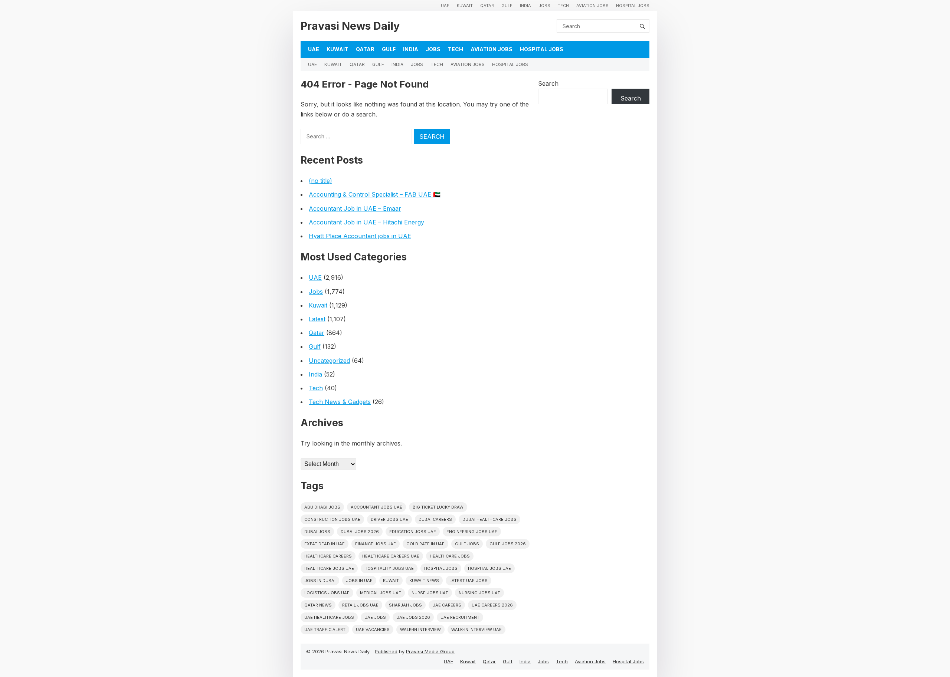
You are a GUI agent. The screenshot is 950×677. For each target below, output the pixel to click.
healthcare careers (328, 556)
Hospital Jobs (632, 5)
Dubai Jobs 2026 (360, 531)
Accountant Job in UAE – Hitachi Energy (366, 222)
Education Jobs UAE (412, 531)
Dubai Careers (435, 519)
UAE (445, 5)
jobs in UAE (359, 580)
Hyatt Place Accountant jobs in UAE (360, 236)
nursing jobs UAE (479, 592)
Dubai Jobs (317, 531)
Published (386, 651)
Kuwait (465, 5)
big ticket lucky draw (438, 507)
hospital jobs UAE (489, 568)
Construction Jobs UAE (332, 519)
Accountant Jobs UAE (376, 507)
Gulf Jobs (467, 543)
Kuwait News (424, 580)
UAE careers (446, 605)
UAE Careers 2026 (492, 605)
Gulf (506, 5)
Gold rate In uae (425, 543)
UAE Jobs (375, 617)
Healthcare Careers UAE (390, 556)
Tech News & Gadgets (340, 401)
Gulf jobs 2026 (507, 543)
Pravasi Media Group (430, 651)
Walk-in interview (420, 629)
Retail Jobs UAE (360, 605)
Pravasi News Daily (350, 25)
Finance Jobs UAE (375, 543)
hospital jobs (441, 568)
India (525, 5)
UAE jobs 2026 (413, 617)
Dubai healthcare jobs (489, 519)
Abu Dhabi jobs (322, 507)
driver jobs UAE (389, 519)
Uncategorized (329, 360)
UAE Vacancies (373, 629)
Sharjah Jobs (405, 605)
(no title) (320, 180)
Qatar (487, 5)
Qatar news (318, 605)
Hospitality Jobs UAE (389, 568)
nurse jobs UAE (430, 592)
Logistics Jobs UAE (327, 592)
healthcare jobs (450, 556)
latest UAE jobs (468, 580)
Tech (563, 5)
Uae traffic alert (324, 629)
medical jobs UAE (380, 592)
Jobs (544, 5)
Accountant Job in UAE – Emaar (355, 208)
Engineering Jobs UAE (471, 531)
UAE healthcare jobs (329, 617)
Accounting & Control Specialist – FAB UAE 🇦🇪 (374, 194)
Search (548, 83)
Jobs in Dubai (319, 580)
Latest (317, 319)
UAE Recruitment (459, 617)
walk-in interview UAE (476, 629)
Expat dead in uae (324, 543)
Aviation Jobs (592, 5)
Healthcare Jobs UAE (329, 568)
